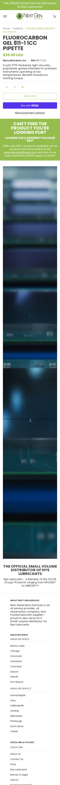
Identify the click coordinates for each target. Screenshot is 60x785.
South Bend (16, 726)
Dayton (14, 671)
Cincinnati (16, 656)
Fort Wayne (16, 682)
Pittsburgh (16, 721)
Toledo (14, 731)
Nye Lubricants (18, 769)
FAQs (13, 764)
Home (6, 28)
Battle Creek (17, 646)
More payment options (30, 113)
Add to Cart (30, 96)
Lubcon (14, 779)
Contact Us (16, 759)
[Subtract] (7, 87)
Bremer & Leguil (19, 774)
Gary (13, 700)
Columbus (16, 666)
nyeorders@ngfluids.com (20, 152)
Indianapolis (17, 705)
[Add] (23, 87)
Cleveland (16, 661)
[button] (54, 16)
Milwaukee (16, 716)
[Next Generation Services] (29, 16)
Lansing (14, 710)
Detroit (14, 676)
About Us (15, 754)
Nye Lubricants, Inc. (15, 60)
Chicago (15, 651)
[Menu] (5, 16)
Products (18, 28)
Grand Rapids (17, 695)
